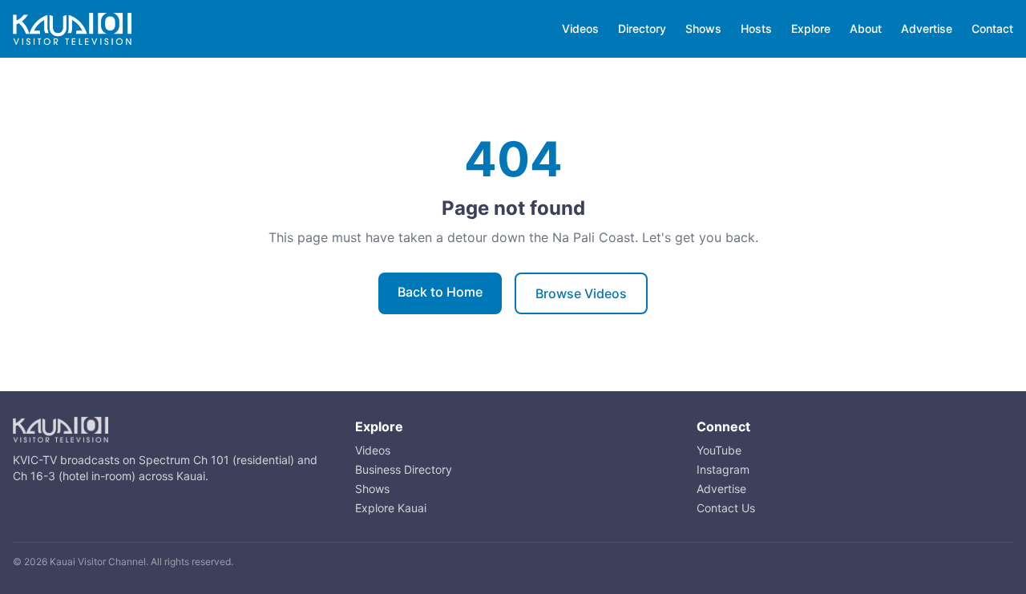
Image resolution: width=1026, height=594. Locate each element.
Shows (703, 28)
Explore (810, 28)
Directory (642, 28)
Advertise (926, 28)
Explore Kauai (390, 508)
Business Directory (403, 469)
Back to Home (440, 292)
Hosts (756, 28)
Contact (992, 28)
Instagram (723, 469)
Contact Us (726, 508)
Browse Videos (581, 293)
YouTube (719, 450)
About (866, 28)
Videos (580, 28)
